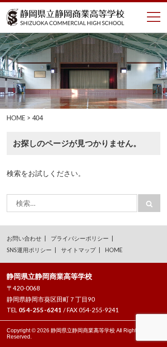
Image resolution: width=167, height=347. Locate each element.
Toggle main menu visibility (153, 16)
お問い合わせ (24, 238)
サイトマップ (78, 249)
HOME (113, 249)
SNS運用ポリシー (29, 249)
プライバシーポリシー (80, 238)
